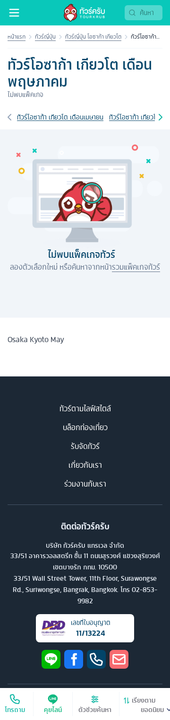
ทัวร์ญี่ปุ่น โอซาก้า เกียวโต (93, 36)
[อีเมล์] (119, 659)
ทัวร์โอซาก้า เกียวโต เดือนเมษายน (60, 117)
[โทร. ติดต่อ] (96, 659)
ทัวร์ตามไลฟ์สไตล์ (85, 408)
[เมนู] (14, 12)
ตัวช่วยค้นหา (94, 709)
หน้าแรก (17, 36)
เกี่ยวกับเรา (85, 465)
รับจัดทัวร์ (85, 446)
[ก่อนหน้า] (9, 117)
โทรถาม (15, 709)
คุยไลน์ (53, 709)
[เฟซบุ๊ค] (73, 659)
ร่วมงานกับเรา (85, 483)
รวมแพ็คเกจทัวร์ (136, 267)
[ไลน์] (51, 659)
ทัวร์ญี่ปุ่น (45, 36)
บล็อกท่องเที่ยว (85, 427)
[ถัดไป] (160, 117)
